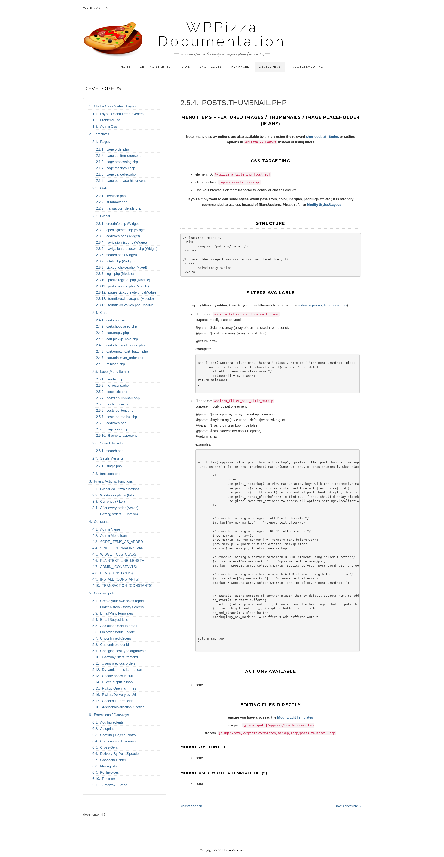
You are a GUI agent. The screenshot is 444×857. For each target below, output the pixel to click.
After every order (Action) (119, 508)
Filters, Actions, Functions (113, 481)
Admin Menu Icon (113, 535)
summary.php (116, 202)
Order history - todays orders (122, 607)
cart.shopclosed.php (121, 326)
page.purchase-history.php (126, 180)
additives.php (116, 423)
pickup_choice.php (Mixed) (126, 267)
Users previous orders (119, 663)
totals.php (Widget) (120, 261)
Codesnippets (104, 593)
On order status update (117, 632)
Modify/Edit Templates (295, 717)
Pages (105, 142)
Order (104, 188)
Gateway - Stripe (114, 785)
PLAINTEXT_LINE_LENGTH (122, 560)
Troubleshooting (306, 66)
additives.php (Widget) (123, 236)
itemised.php (116, 196)
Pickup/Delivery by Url (119, 695)
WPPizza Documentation (222, 34)
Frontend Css (110, 120)
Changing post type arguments (123, 651)
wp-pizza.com (96, 8)
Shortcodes (211, 66)
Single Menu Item (113, 458)
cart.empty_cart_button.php (127, 351)
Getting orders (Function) (119, 514)
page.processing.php (122, 162)
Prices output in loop (117, 682)
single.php (114, 466)
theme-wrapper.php (122, 435)
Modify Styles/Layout (324, 205)
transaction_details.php (123, 208)
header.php (114, 379)
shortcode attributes (322, 136)
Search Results (111, 443)
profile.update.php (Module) (128, 286)
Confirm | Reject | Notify (118, 735)
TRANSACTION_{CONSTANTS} (127, 585)
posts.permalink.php (121, 417)
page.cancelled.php (121, 174)
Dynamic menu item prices (122, 670)
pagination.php (117, 429)
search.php (114, 451)
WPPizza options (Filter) (118, 495)
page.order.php (117, 149)
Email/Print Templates (116, 613)
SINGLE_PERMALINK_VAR (122, 548)
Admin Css (108, 126)
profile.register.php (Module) (129, 280)
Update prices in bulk (118, 676)
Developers (270, 66)
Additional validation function (123, 707)
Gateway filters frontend (120, 657)
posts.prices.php (118, 404)
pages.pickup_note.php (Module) (132, 292)
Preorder (108, 779)
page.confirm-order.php (123, 155)
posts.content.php (119, 410)
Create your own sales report (122, 601)
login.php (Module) (120, 274)
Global (105, 216)
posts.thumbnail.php (123, 398)
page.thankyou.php (120, 168)
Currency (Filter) (112, 501)
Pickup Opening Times (119, 688)
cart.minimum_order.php (124, 358)
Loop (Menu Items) (114, 372)
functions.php (110, 474)
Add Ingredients (112, 722)
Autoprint (107, 729)
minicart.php (115, 364)
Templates (101, 134)
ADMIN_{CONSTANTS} (118, 567)
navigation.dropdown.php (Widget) (131, 249)
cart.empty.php (117, 333)
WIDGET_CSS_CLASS (118, 554)
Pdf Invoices (109, 772)
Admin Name (110, 529)
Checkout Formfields (117, 701)
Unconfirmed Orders (115, 638)
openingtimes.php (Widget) (126, 230)
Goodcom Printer (113, 760)
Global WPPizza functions (119, 489)
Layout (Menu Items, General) (122, 114)
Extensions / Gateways (111, 715)
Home (125, 66)
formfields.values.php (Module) (131, 305)
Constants (101, 522)
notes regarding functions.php (322, 305)
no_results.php (117, 385)
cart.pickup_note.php (122, 339)
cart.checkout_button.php (125, 345)
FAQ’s (185, 66)
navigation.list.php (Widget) (126, 242)
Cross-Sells (109, 747)
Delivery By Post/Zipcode (119, 754)
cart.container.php (119, 320)
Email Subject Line (114, 620)
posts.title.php (116, 392)
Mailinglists (108, 766)
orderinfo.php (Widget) (123, 224)
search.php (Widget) (121, 255)
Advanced (240, 66)
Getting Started (155, 66)
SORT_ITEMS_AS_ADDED (121, 542)
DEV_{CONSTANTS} (116, 573)
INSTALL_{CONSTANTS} (119, 579)
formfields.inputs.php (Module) (131, 299)
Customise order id (114, 645)
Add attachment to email (118, 626)
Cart (103, 312)
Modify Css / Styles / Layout (115, 106)
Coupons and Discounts (118, 741)
